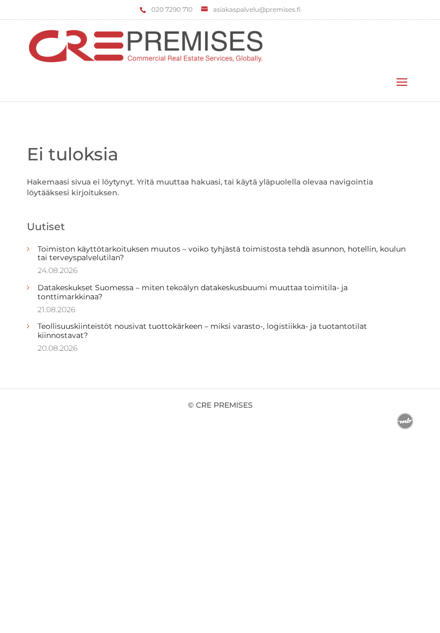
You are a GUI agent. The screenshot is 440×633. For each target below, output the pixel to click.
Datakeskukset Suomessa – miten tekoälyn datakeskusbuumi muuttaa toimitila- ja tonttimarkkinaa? (193, 292)
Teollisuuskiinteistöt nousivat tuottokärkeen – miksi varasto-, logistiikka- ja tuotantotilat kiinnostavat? (202, 330)
